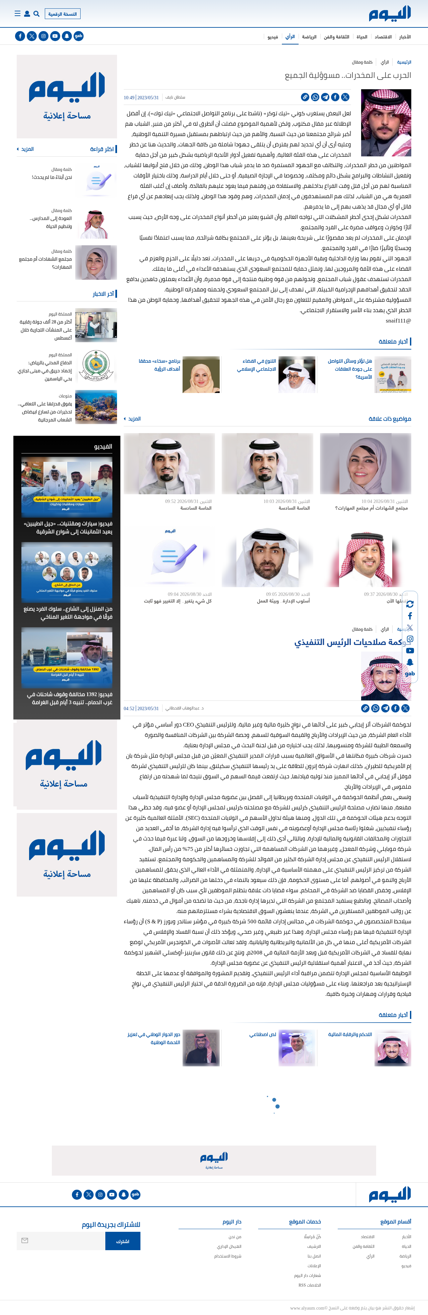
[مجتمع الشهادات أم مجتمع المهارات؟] (365, 463)
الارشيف (314, 1246)
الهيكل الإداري (229, 1246)
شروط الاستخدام (227, 1256)
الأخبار (405, 36)
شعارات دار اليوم (307, 1275)
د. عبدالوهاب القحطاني (185, 708)
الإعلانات (314, 1266)
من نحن (235, 1236)
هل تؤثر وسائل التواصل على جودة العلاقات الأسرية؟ (350, 369)
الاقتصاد (383, 36)
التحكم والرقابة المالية (350, 1034)
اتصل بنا (314, 1256)
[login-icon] (27, 14)
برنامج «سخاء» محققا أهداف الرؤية (159, 365)
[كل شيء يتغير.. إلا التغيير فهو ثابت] (169, 556)
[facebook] (20, 36)
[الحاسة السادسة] (267, 463)
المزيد (134, 419)
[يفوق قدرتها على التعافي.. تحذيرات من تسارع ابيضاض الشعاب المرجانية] (96, 407)
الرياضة (309, 36)
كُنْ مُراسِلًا (312, 1236)
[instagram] (43, 36)
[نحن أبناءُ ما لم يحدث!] (96, 180)
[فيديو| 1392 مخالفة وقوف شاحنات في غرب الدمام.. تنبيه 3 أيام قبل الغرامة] (66, 657)
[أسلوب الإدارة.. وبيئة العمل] (267, 556)
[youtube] (55, 36)
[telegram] (325, 97)
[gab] (79, 36)
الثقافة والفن (336, 36)
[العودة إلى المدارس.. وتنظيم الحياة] (96, 222)
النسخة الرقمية (62, 13)
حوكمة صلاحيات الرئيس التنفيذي (353, 641)
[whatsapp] (315, 97)
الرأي (290, 35)
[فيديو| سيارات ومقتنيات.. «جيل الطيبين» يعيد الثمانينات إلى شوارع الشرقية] (66, 487)
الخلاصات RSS (310, 1285)
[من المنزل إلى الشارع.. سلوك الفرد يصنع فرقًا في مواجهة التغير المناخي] (66, 572)
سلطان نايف (175, 97)
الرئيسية (404, 62)
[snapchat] (67, 36)
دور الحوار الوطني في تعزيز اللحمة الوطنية (153, 1038)
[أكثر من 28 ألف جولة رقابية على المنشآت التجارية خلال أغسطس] (96, 325)
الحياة (362, 36)
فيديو (273, 36)
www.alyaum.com (307, 1308)
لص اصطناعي (262, 1034)
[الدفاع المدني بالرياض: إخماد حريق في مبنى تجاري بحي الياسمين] (96, 366)
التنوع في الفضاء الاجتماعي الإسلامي (256, 365)
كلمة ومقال (362, 62)
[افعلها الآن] (365, 556)
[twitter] (32, 36)
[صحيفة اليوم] (384, 13)
